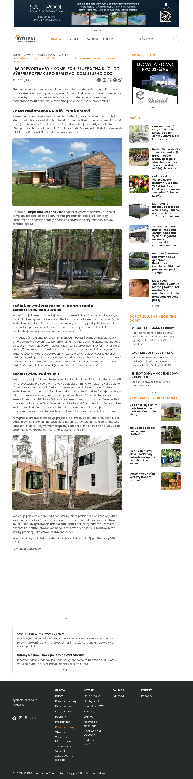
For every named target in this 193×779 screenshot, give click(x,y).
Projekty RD (62, 722)
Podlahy (60, 717)
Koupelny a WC (94, 706)
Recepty (108, 39)
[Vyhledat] (175, 39)
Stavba (56, 39)
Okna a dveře (64, 711)
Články (63, 55)
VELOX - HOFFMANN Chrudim (153, 328)
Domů (16, 55)
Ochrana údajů (95, 773)
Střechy (60, 732)
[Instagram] (20, 719)
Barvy (59, 696)
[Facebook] (14, 719)
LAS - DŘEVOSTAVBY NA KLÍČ (153, 353)
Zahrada (92, 39)
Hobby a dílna (93, 701)
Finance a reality (66, 706)
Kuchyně (89, 711)
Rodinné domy (46, 55)
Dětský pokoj (92, 696)
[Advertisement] (67, 586)
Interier (74, 39)
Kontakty (18, 705)
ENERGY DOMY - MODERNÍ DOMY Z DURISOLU (155, 375)
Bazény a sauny (65, 701)
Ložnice (88, 717)
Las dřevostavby (30, 549)
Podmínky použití (71, 773)
